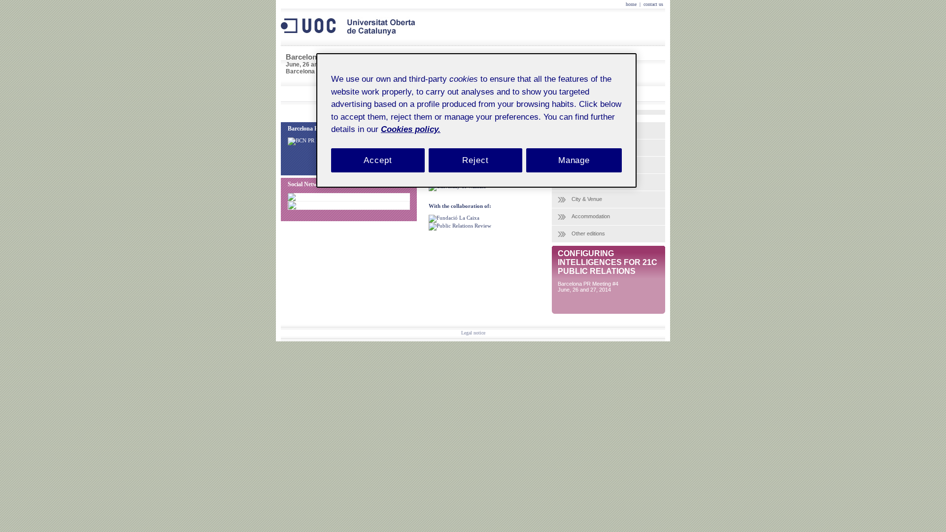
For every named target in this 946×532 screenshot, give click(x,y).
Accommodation (591, 216)
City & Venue (587, 199)
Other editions (588, 233)
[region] (476, 120)
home (631, 4)
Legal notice (473, 332)
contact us (653, 4)
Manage (574, 160)
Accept (378, 160)
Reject (475, 160)
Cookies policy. (410, 129)
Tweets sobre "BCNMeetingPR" (351, 204)
